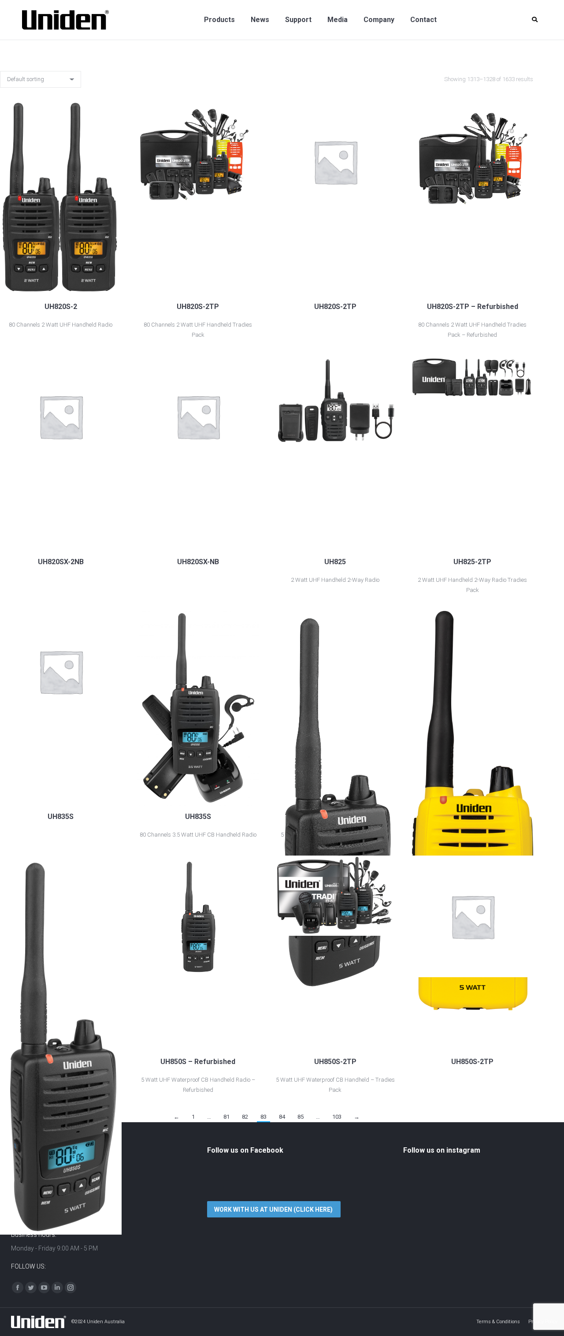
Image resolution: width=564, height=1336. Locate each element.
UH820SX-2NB (61, 562)
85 (300, 1116)
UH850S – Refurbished (197, 1061)
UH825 (335, 562)
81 (226, 1116)
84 (282, 1116)
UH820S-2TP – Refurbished (472, 306)
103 (336, 1116)
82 (245, 1116)
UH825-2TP (472, 562)
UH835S (61, 816)
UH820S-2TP (198, 306)
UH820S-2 (61, 306)
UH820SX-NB (198, 562)
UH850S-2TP (335, 1061)
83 (263, 1116)
